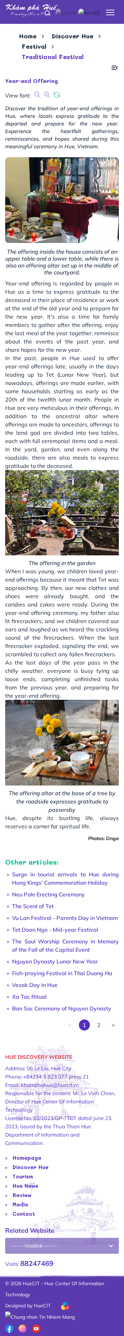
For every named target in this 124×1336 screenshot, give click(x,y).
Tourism (22, 1176)
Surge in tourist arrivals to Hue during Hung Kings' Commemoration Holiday (65, 878)
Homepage (26, 1157)
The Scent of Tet (33, 906)
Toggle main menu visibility (110, 12)
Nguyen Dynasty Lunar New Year (55, 961)
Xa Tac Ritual (29, 996)
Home (28, 36)
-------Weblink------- (33, 1246)
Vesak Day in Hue (35, 984)
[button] (115, 68)
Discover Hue (72, 36)
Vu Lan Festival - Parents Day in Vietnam (65, 917)
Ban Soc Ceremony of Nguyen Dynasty (61, 1008)
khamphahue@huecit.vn (50, 1085)
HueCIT (42, 1305)
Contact (23, 1213)
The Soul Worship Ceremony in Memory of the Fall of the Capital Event (65, 945)
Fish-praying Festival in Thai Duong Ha (62, 973)
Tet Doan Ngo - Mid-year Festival (55, 929)
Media (20, 1204)
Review (21, 1195)
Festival (34, 46)
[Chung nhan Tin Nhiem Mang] (40, 1317)
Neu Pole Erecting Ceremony (48, 894)
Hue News (25, 1185)
